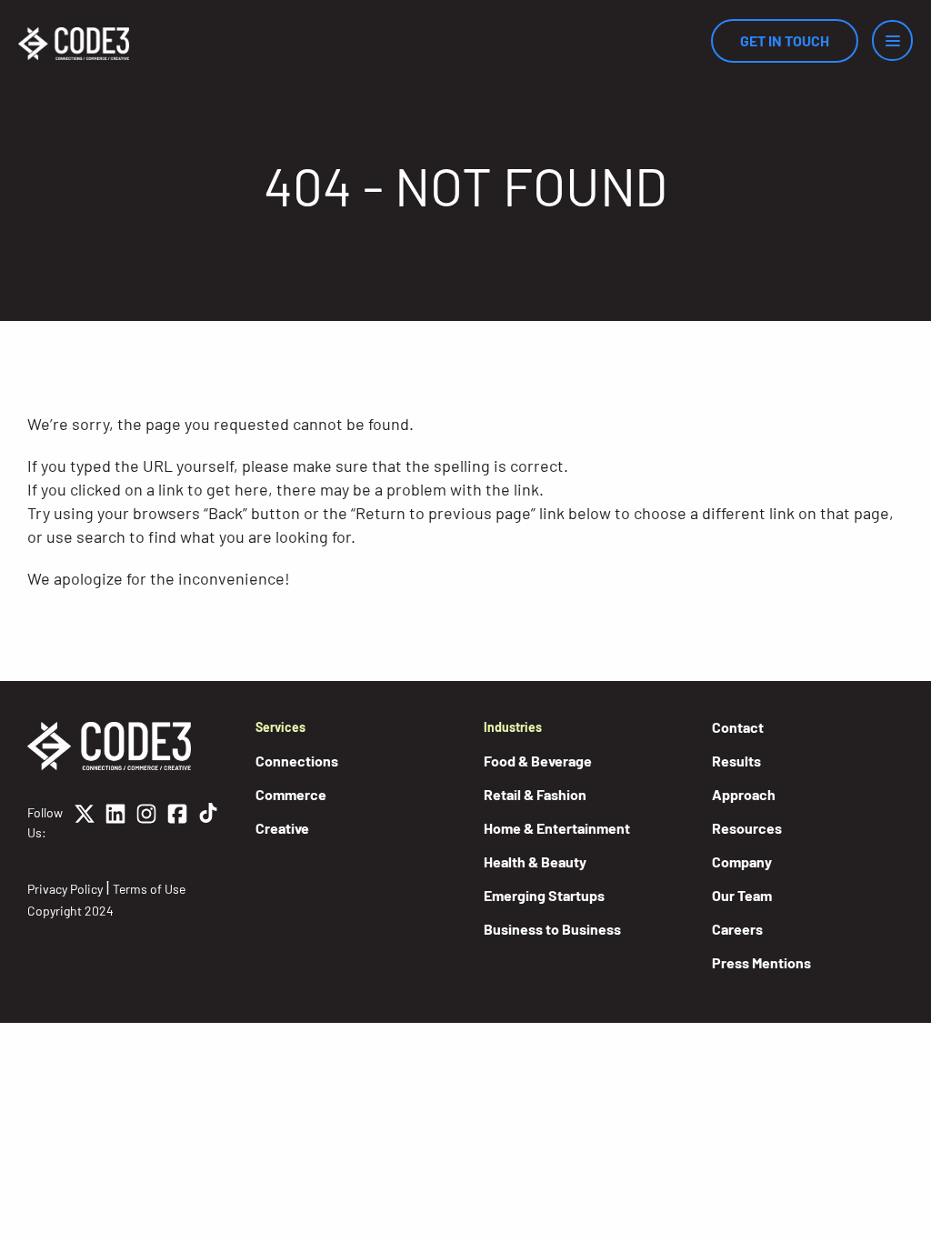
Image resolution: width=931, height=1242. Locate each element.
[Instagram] (146, 823)
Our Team (742, 895)
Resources (747, 827)
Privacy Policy (65, 888)
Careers (737, 928)
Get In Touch (784, 40)
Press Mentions (761, 962)
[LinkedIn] (115, 823)
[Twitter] (84, 823)
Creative (282, 827)
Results (736, 760)
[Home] (73, 43)
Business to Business (552, 928)
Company (742, 861)
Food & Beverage (538, 760)
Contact (738, 727)
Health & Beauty (535, 861)
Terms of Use (149, 888)
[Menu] (892, 40)
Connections (296, 760)
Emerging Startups (544, 895)
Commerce (290, 794)
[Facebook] (177, 823)
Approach (744, 794)
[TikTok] (208, 823)
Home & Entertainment (557, 827)
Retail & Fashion (535, 794)
